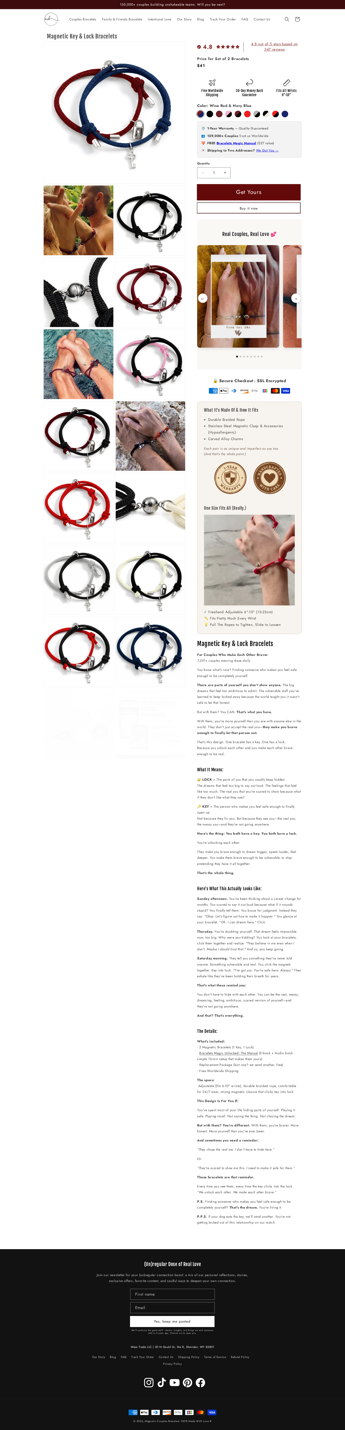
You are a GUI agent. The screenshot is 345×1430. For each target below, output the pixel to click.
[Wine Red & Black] (238, 114)
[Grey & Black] (256, 114)
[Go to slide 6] (255, 357)
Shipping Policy (188, 1357)
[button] (287, 19)
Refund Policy (240, 1357)
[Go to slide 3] (244, 357)
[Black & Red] (275, 114)
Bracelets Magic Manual (236, 143)
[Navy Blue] (285, 114)
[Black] (210, 114)
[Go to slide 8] (262, 357)
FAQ (123, 1357)
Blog (113, 1357)
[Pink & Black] (228, 114)
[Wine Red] (219, 114)
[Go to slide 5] (251, 357)
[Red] (247, 114)
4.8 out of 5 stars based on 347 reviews (274, 46)
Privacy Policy (172, 1364)
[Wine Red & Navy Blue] (200, 114)
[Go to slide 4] (248, 357)
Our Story (98, 1357)
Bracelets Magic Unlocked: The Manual (228, 1053)
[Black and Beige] (266, 114)
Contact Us (166, 1357)
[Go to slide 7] (258, 357)
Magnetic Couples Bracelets (162, 1421)
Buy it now (249, 208)
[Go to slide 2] (241, 357)
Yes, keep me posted (172, 1321)
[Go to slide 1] (237, 357)
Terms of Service (215, 1357)
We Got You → (267, 150)
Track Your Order (142, 1357)
